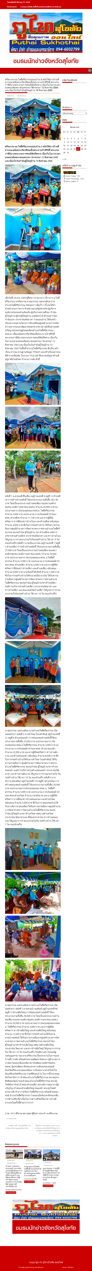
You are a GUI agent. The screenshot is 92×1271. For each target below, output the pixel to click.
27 (78, 149)
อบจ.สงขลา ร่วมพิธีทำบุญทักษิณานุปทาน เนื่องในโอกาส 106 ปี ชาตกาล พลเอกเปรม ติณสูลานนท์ (53, 7)
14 (82, 142)
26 (74, 149)
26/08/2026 (10, 1160)
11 (71, 142)
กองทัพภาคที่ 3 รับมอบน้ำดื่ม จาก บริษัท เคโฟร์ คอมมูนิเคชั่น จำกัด (18, 1126)
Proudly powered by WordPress (31, 1267)
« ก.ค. (64, 159)
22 (85, 145)
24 (68, 149)
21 (82, 145)
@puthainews (21, 96)
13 (78, 142)
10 (68, 142)
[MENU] (89, 70)
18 (71, 145)
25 (71, 149)
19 (74, 145)
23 (64, 149)
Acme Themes (68, 1267)
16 (64, 145)
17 (68, 145)
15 (85, 142)
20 (78, 145)
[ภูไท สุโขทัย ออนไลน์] (7, 70)
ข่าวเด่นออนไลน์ (11, 1119)
